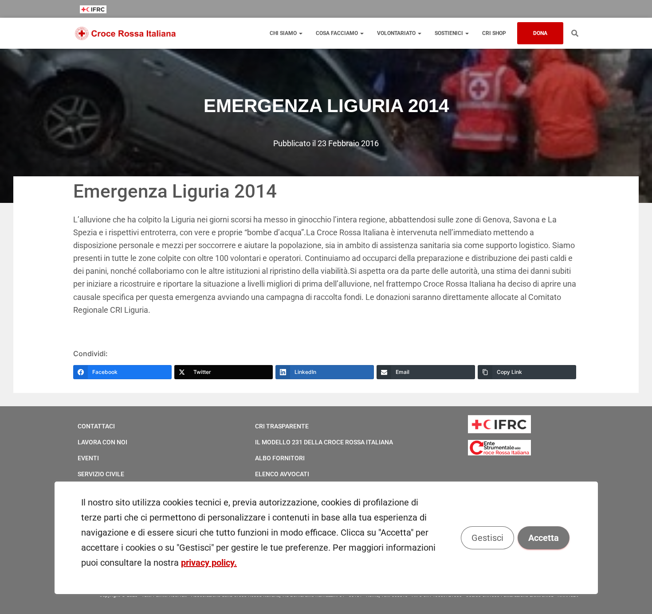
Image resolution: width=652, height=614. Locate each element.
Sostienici (449, 33)
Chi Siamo (284, 33)
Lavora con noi (102, 442)
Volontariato (397, 33)
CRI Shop (494, 33)
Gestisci (487, 537)
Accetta (543, 537)
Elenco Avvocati (282, 474)
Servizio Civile (101, 474)
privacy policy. (209, 562)
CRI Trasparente (282, 426)
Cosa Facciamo (337, 33)
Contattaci (96, 426)
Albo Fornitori (280, 458)
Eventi (88, 458)
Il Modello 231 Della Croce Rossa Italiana (324, 442)
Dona (540, 33)
